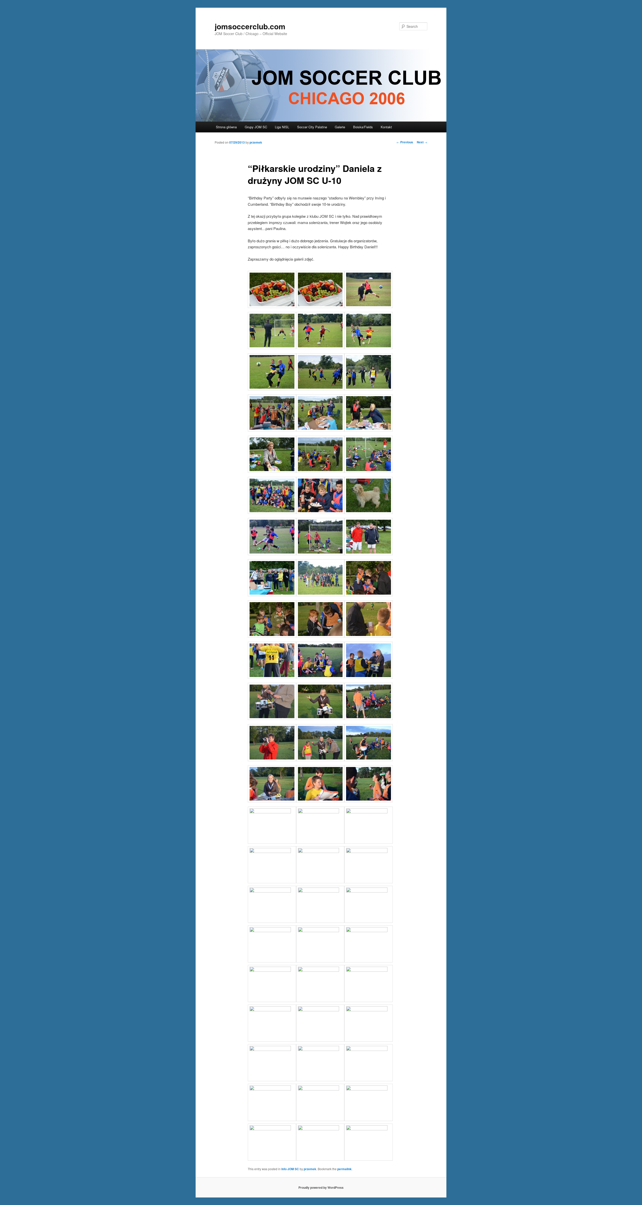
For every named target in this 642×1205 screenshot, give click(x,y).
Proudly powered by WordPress (321, 1187)
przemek (256, 142)
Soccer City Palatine (312, 127)
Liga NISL (282, 127)
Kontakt (386, 127)
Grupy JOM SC (256, 127)
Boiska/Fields (363, 127)
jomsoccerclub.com (250, 26)
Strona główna (226, 127)
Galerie (340, 127)
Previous (404, 142)
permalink (344, 1169)
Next (422, 142)
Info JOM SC (290, 1169)
